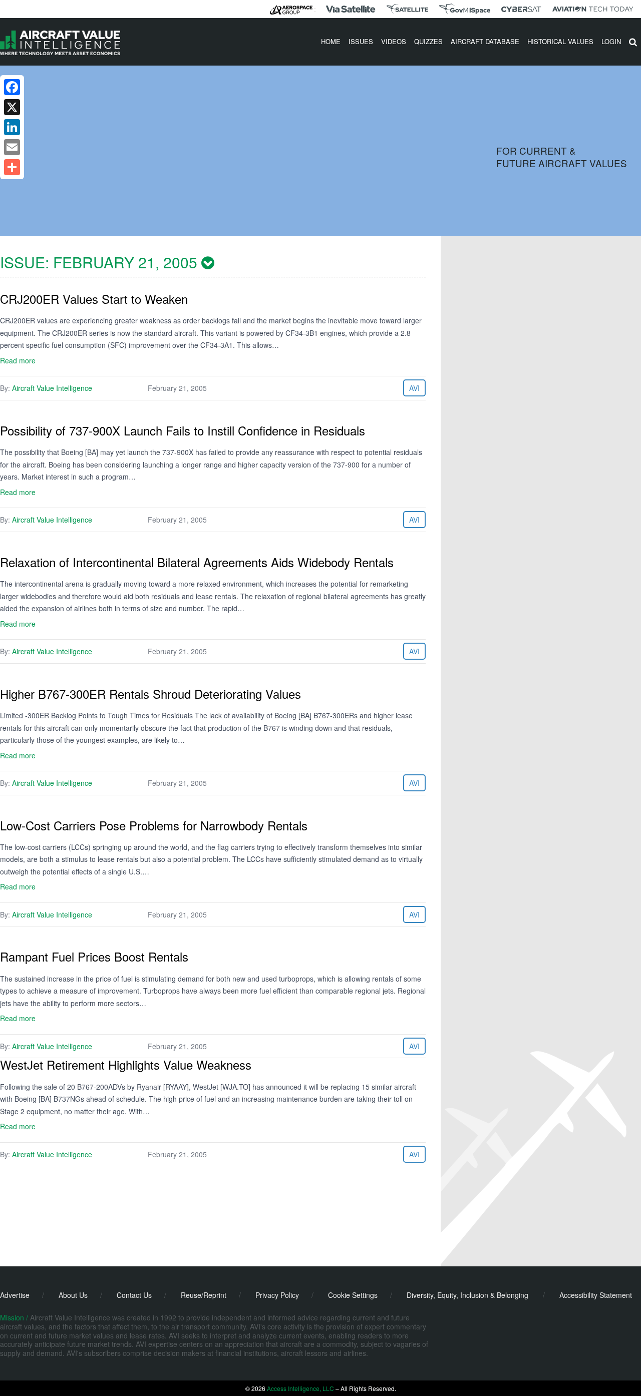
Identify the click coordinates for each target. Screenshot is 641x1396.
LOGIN (611, 41)
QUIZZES (428, 41)
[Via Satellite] (350, 9)
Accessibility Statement (595, 1295)
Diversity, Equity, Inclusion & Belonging (467, 1295)
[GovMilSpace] (464, 9)
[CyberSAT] (521, 9)
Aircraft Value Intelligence (52, 388)
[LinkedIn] (12, 127)
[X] (12, 107)
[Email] (12, 147)
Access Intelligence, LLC (300, 1388)
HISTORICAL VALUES (560, 41)
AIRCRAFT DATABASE (485, 41)
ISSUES (361, 41)
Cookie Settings (353, 1295)
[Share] (12, 167)
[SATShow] (407, 9)
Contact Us (134, 1295)
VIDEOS (393, 41)
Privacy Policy (277, 1295)
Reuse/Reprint (203, 1295)
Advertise (15, 1295)
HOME (331, 41)
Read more (18, 360)
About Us (73, 1295)
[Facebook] (12, 87)
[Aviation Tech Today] (592, 9)
